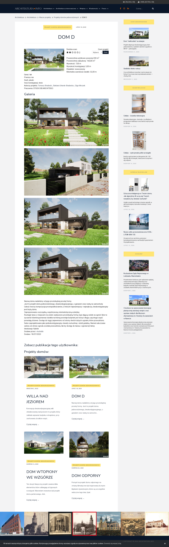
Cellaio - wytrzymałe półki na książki (137, 153)
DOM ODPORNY (86, 475)
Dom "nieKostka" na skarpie (134, 41)
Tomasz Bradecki (45, 86)
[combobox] (97, 52)
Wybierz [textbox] (96, 52)
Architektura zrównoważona (66, 9)
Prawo (104, 9)
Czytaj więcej (32, 424)
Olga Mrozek (80, 86)
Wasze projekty (45, 17)
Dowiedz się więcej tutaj (112, 543)
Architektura (48, 9)
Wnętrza (83, 9)
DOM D (78, 396)
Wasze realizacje (138, 88)
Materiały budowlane (138, 172)
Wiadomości (94, 9)
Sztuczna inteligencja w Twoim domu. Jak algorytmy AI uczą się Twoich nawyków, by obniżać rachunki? (138, 196)
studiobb (39, 331)
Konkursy (138, 254)
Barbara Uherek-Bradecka (63, 86)
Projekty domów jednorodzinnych (66, 17)
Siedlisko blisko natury (132, 69)
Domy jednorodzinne (139, 22)
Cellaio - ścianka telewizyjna (134, 116)
